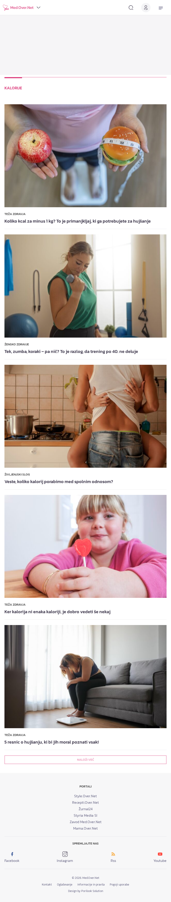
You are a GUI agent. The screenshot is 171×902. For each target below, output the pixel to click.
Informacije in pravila (91, 884)
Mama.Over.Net (85, 828)
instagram (65, 860)
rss (113, 860)
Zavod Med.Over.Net (86, 821)
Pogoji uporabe (119, 884)
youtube (160, 860)
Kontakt (47, 884)
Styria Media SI (85, 815)
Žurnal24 (86, 809)
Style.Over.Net (85, 796)
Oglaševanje (64, 884)
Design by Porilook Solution (85, 891)
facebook (11, 860)
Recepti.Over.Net (85, 802)
